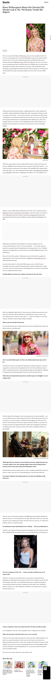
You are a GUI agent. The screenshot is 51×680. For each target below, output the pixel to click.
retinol (4, 258)
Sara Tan (5, 50)
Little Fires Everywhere (20, 580)
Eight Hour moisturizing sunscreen (36, 258)
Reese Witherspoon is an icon (23, 56)
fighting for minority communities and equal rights (16, 213)
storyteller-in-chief (8, 68)
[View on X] (25, 231)
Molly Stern (30, 516)
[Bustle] (6, 2)
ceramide (40, 256)
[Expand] (44, 667)
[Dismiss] (49, 667)
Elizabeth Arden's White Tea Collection (25, 62)
